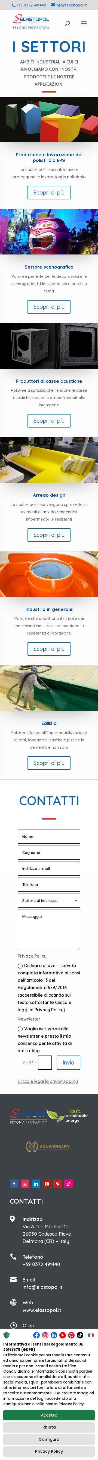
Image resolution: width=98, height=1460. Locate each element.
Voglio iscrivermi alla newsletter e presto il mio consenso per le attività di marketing (45, 1040)
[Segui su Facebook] (14, 1184)
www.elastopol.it (42, 1310)
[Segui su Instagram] (25, 1184)
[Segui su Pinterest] (57, 1184)
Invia (68, 1062)
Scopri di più (49, 192)
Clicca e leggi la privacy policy (48, 1081)
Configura (49, 1439)
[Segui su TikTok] (68, 1184)
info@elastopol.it (43, 1287)
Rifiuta (49, 1427)
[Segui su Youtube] (46, 1184)
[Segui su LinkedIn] (36, 1184)
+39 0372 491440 (41, 1264)
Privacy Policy (49, 1451)
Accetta (49, 1415)
